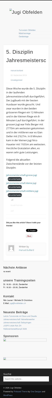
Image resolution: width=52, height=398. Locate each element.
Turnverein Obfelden (27, 30)
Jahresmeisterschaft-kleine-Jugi (21, 183)
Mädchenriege (24, 33)
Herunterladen (15, 179)
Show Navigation (42, 26)
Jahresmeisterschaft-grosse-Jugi (21, 175)
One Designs (36, 391)
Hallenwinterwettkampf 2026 (15, 328)
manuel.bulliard (17, 70)
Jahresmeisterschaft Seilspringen (17, 322)
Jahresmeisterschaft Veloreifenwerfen (19, 319)
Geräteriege (23, 36)
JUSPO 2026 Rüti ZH (12, 325)
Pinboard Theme (20, 391)
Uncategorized (16, 80)
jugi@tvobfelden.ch (18, 303)
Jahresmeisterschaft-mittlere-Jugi (22, 191)
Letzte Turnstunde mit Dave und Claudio (20, 316)
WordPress (8, 395)
